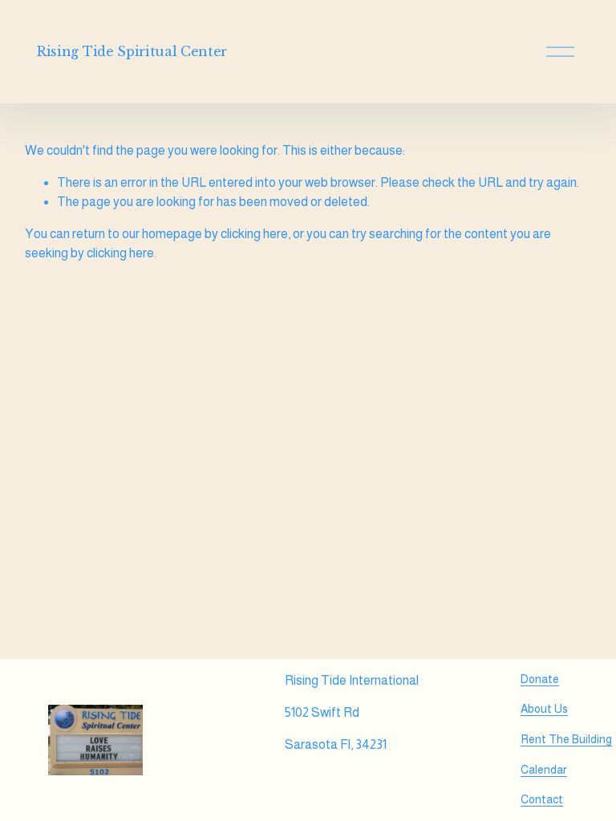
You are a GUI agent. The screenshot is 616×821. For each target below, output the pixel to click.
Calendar (544, 769)
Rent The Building (566, 739)
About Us (544, 708)
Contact (542, 799)
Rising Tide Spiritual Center (132, 51)
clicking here (254, 234)
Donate (540, 679)
